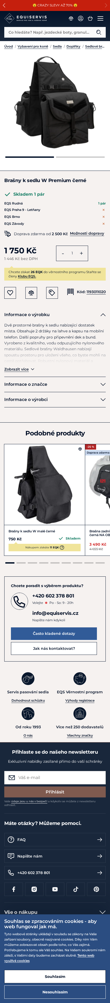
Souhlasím (55, 976)
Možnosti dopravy (87, 233)
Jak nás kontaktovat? (54, 648)
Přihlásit (55, 791)
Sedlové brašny (95, 46)
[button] (4, 5)
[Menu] (100, 18)
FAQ (21, 839)
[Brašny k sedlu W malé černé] (44, 484)
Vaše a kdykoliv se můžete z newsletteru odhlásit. (50, 803)
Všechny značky (80, 735)
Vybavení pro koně (33, 46)
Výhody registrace (80, 700)
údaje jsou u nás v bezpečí (29, 801)
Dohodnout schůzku (28, 700)
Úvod (8, 46)
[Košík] (90, 18)
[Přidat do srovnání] (80, 449)
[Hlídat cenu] (52, 293)
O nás (28, 735)
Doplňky (73, 46)
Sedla (57, 46)
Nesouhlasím (55, 992)
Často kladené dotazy (54, 633)
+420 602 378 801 (33, 872)
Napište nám (29, 856)
